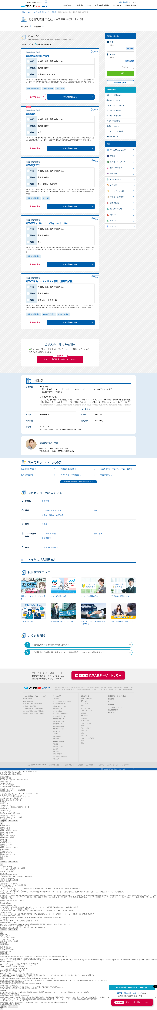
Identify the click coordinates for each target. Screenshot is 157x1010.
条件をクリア (128, 67)
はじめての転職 (27, 698)
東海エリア (114, 220)
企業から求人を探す (86, 698)
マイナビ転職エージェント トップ (34, 696)
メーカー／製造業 (50, 12)
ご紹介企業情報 (57, 754)
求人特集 (55, 749)
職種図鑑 (55, 744)
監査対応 (47, 538)
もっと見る (85, 409)
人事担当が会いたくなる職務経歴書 (33, 708)
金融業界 (113, 174)
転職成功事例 (57, 736)
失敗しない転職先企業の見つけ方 (32, 703)
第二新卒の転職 (116, 209)
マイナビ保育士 (99, 765)
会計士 (82, 740)
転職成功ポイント (58, 738)
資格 (1, 982)
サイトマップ (112, 712)
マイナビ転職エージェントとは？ (62, 701)
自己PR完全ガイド (58, 731)
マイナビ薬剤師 (89, 765)
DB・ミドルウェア (6, 965)
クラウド (3, 968)
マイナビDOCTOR (125, 765)
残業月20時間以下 (51, 547)
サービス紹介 (57, 696)
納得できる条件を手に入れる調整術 (33, 713)
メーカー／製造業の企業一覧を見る (77, 482)
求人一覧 (24, 27)
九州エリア (114, 226)
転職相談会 (56, 751)
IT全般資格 (3, 975)
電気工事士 (98, 534)
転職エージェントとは (59, 706)
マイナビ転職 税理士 (67, 765)
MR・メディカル (116, 179)
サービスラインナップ (115, 707)
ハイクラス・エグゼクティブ (89, 738)
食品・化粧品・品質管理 (53, 515)
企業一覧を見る (120, 82)
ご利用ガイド (57, 698)
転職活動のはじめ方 (58, 721)
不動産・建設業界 (117, 197)
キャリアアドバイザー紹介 (60, 713)
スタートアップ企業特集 (60, 756)
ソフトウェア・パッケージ (8, 963)
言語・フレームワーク (7, 960)
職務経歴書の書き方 (58, 726)
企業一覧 (41, 12)
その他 (2, 977)
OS (1, 966)
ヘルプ (134, 2)
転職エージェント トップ (29, 12)
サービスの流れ (57, 711)
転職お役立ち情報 (58, 741)
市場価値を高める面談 (29, 706)
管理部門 (113, 185)
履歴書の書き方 (57, 724)
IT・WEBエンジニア (118, 150)
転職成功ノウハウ (58, 719)
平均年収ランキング (58, 746)
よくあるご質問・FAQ (59, 716)
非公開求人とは (57, 708)
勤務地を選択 (129, 61)
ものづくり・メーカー (118, 162)
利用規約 (111, 699)
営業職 (112, 156)
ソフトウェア (4, 958)
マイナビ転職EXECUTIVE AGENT (36, 765)
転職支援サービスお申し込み (117, 696)
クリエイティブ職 (117, 191)
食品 (95, 510)
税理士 (82, 743)
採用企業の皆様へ (124, 2)
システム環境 (4, 970)
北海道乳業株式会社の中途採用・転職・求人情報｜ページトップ (119, 769)
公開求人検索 (85, 696)
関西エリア (114, 215)
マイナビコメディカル (112, 765)
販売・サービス (116, 168)
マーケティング (5, 972)
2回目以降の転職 (28, 701)
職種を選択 (130, 48)
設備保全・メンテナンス (53, 510)
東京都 (46, 501)
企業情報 (37, 27)
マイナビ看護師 (78, 765)
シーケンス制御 (50, 534)
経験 (1, 973)
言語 (1, 956)
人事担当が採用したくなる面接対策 (33, 711)
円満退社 (55, 733)
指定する (3, 821)
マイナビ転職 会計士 (53, 765)
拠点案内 (111, 704)
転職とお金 (56, 759)
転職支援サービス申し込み (98, 675)
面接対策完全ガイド (58, 728)
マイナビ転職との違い (59, 703)
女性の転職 (114, 203)
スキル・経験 (4, 980)
